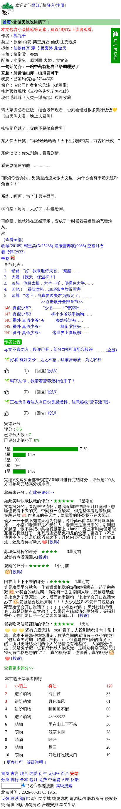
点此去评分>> (41, 492)
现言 (24, 773)
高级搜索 (64, 786)
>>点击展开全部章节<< (62, 302)
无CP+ (54, 773)
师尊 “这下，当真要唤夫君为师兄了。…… (47, 295)
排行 (15, 780)
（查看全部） (13, 239)
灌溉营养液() (70, 246)
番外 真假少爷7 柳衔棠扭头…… (46, 326)
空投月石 (95, 246)
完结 (74, 773)
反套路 (47, 48)
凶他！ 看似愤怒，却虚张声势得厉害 (42, 289)
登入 (51, 5)
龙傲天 (60, 48)
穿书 (35, 48)
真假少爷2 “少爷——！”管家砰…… (46, 308)
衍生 (43, 773)
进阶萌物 (23, 694)
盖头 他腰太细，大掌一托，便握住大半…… (48, 283)
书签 (5, 258)
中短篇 (54, 780)
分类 (5, 780)
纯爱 (33, 773)
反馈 (74, 780)
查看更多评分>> (18, 668)
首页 (7, 22)
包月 (33, 780)
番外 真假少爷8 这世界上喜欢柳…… (46, 332)
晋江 (36, 5)
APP (65, 780)
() (12, 246)
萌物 (19, 724)
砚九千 (20, 36)
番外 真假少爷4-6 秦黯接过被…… (44, 320)
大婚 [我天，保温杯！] (29, 277)
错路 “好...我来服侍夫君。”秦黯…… (42, 271)
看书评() (13, 252)
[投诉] (52, 371)
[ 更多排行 (13, 762)
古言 (15, 773)
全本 (24, 780)
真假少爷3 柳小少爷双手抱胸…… (48, 314)
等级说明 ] (36, 762)
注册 (60, 5)
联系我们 (19, 798)
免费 (43, 780)
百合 (65, 773)
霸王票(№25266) (38, 246)
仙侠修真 (22, 48)
